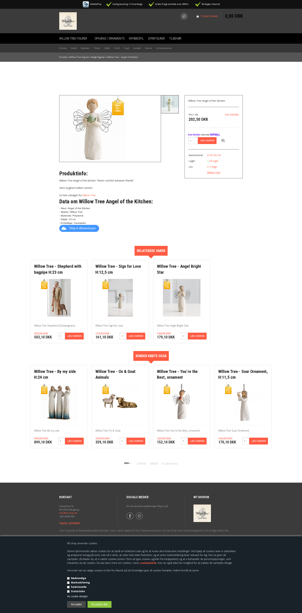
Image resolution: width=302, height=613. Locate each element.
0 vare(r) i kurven (209, 16)
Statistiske (78, 591)
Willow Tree (89, 195)
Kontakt (137, 48)
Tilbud (97, 48)
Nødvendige (78, 578)
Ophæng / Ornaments (110, 38)
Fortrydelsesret (164, 48)
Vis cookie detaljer (77, 596)
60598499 (74, 523)
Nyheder (85, 48)
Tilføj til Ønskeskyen (82, 228)
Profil (117, 48)
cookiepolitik (148, 563)
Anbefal (154, 463)
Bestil (74, 48)
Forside (63, 48)
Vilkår (107, 48)
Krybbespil (136, 38)
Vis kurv (234, 9)
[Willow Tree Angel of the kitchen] (92, 128)
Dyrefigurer (156, 38)
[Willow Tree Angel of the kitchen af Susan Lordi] (170, 104)
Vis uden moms (169, 463)
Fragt (126, 48)
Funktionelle (79, 587)
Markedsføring (80, 582)
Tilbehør (175, 38)
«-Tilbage (141, 463)
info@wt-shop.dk (68, 512)
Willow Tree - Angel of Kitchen (122, 57)
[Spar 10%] (59, 297)
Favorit (148, 48)
